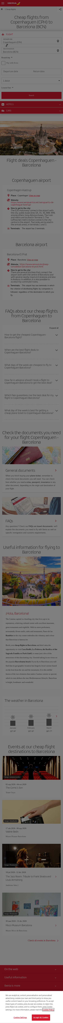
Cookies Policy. (48, 1009)
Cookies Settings (20, 1017)
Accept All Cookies (40, 1017)
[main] (31, 1007)
